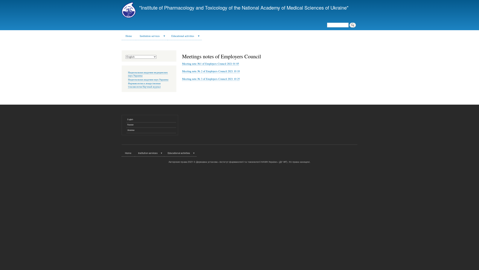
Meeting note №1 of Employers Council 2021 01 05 (210, 63)
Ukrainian (131, 130)
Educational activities (180, 37)
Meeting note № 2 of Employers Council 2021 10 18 (211, 71)
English (130, 119)
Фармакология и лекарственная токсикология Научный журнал (144, 85)
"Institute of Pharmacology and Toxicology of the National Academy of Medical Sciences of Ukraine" (243, 7)
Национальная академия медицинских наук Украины (148, 74)
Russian (130, 124)
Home (129, 36)
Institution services (148, 37)
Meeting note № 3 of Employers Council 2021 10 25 (211, 79)
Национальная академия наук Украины (148, 79)
